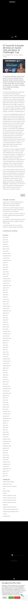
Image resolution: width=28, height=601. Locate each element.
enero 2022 (5, 356)
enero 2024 (5, 304)
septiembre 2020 (7, 393)
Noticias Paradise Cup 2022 (9, 495)
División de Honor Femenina (10, 486)
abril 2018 (5, 452)
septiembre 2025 (7, 260)
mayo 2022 (5, 347)
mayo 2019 (5, 427)
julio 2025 (5, 262)
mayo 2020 (5, 402)
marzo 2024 (6, 299)
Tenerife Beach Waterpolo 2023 (10, 509)
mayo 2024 (5, 294)
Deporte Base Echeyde (8, 481)
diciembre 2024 (6, 278)
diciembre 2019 (6, 411)
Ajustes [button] (4, 597)
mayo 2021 (5, 375)
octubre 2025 (6, 258)
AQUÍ (24, 589)
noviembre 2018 (7, 441)
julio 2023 (5, 315)
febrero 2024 (6, 301)
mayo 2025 (5, 267)
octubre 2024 (6, 283)
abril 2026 (5, 244)
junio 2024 (5, 292)
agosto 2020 (6, 395)
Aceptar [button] (11, 597)
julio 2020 (5, 397)
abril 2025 (5, 269)
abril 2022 (5, 349)
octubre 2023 (6, 308)
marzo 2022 (6, 352)
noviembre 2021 (7, 361)
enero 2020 (5, 409)
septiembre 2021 (7, 365)
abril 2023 (5, 322)
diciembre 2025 (6, 253)
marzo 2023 (6, 324)
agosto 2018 (6, 448)
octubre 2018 (6, 443)
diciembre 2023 (6, 306)
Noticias (21, 55)
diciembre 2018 (6, 439)
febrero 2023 (6, 326)
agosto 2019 (6, 420)
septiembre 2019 (7, 418)
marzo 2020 (6, 404)
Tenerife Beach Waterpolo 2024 (10, 511)
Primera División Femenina (9, 502)
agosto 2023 (6, 313)
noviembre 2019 (7, 414)
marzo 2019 (6, 432)
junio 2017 (5, 475)
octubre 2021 (6, 363)
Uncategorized (6, 516)
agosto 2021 (6, 368)
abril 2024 (5, 297)
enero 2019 (5, 436)
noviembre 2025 (7, 255)
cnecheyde (7, 55)
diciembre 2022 (6, 331)
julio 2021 (5, 370)
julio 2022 (5, 342)
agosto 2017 (6, 471)
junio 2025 (5, 265)
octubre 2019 (6, 416)
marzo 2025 (6, 271)
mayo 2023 (5, 320)
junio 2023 (5, 317)
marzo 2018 (6, 455)
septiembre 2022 (7, 338)
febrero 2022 (6, 354)
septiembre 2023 (7, 310)
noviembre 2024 (7, 281)
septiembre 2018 (7, 446)
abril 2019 (5, 430)
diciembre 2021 (6, 359)
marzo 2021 (6, 379)
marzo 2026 (6, 246)
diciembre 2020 (6, 386)
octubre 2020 (6, 391)
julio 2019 (5, 423)
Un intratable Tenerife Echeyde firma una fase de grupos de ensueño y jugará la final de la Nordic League (14, 221)
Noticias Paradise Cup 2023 (9, 497)
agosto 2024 (6, 287)
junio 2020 (5, 400)
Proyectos (5, 504)
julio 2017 (5, 473)
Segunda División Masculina (9, 507)
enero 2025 (5, 276)
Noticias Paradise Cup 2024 (9, 500)
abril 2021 (5, 377)
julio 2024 (5, 290)
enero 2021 (5, 384)
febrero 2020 (6, 407)
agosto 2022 (6, 340)
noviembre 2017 (7, 464)
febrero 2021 (6, 381)
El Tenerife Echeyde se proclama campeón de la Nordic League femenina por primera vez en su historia (14, 215)
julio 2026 (5, 237)
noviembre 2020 (7, 388)
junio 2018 (5, 450)
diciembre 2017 (6, 462)
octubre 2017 (6, 466)
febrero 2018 (6, 457)
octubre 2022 (6, 336)
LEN (4, 488)
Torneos (5, 56)
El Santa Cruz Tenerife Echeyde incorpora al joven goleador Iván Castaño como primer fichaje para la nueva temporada (13, 209)
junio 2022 (5, 345)
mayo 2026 (5, 242)
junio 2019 (5, 425)
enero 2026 (5, 251)
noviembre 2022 (7, 333)
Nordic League (6, 491)
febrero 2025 (6, 274)
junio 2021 (5, 372)
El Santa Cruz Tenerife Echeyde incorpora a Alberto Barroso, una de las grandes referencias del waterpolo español (13, 203)
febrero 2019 (6, 434)
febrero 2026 (6, 249)
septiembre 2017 (7, 468)
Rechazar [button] (17, 597)
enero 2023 (5, 329)
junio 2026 (5, 239)
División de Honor (7, 484)
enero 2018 (5, 459)
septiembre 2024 (7, 285)
